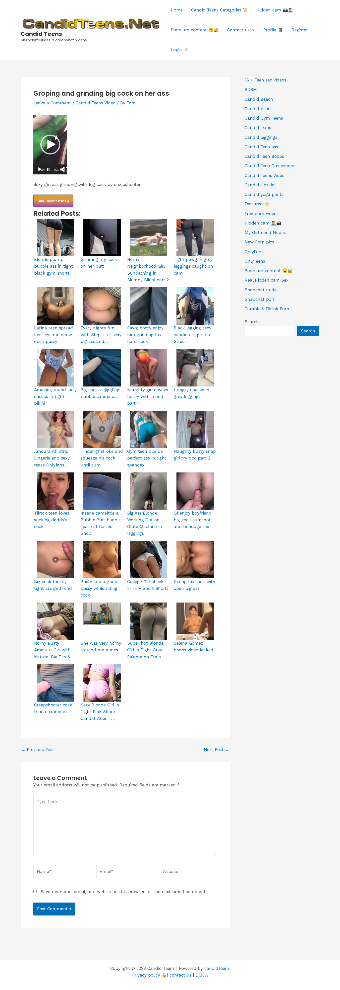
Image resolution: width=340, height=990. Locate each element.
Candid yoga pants (264, 194)
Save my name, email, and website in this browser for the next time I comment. (124, 891)
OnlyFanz (254, 251)
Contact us (238, 29)
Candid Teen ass (261, 146)
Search (252, 321)
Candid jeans (258, 127)
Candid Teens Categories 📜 (219, 9)
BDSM (251, 89)
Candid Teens (41, 34)
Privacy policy (146, 975)
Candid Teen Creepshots (269, 165)
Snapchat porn (260, 299)
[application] (252, 30)
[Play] (39, 169)
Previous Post (37, 750)
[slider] (48, 169)
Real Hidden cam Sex (266, 280)
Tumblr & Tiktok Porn (267, 308)
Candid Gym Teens (264, 118)
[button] (50, 144)
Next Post (216, 750)
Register (299, 29)
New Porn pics (259, 241)
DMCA (202, 975)
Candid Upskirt (260, 184)
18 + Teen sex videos (265, 79)
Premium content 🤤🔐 (195, 29)
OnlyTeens (255, 261)
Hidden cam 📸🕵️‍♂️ (274, 9)
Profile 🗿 (273, 29)
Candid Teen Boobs (264, 156)
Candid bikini (258, 108)
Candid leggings (261, 137)
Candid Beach (259, 99)
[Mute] (62, 169)
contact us (180, 975)
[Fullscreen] (65, 169)
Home (177, 9)
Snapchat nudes (262, 289)
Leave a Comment (52, 102)
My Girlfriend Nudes (265, 232)
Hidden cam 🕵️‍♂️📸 (263, 223)
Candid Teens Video (95, 102)
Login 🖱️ (180, 49)
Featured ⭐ (257, 203)
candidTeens (217, 968)
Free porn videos (262, 213)
